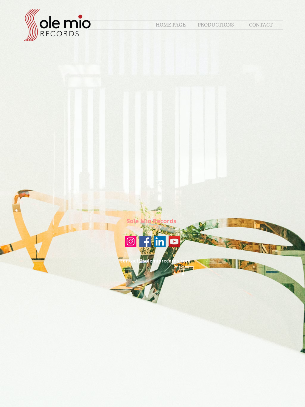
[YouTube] (174, 241)
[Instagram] (130, 241)
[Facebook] (145, 241)
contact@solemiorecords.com (155, 260)
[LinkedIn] (160, 241)
